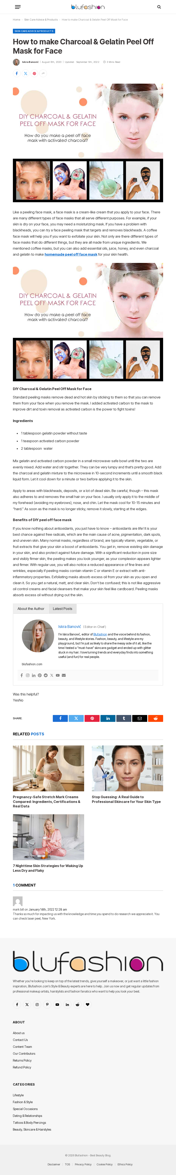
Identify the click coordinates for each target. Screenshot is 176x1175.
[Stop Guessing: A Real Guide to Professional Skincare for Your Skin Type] (127, 768)
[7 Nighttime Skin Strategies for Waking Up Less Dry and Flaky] (48, 837)
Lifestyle (18, 1095)
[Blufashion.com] (88, 7)
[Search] (158, 7)
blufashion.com (32, 664)
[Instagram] (28, 675)
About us (18, 1033)
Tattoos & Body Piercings (29, 1122)
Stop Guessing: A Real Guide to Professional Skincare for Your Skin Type (126, 799)
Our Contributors (24, 1053)
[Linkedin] (34, 675)
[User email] (64, 675)
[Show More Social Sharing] (43, 73)
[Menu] (18, 7)
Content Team (22, 1046)
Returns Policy (22, 1060)
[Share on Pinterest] (34, 73)
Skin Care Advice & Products (41, 19)
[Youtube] (58, 675)
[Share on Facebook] (17, 73)
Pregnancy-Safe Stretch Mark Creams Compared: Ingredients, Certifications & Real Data (46, 801)
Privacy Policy (83, 1164)
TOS (67, 1164)
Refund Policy (22, 1067)
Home (16, 19)
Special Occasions (25, 1109)
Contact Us (20, 1040)
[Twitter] (52, 675)
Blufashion (100, 634)
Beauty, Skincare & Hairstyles (32, 1129)
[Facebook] (22, 675)
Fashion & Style (23, 1102)
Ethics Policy (125, 1164)
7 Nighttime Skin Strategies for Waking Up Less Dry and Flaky (48, 868)
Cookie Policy (105, 1164)
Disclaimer (54, 1164)
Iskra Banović (30, 61)
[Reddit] (46, 675)
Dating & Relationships (27, 1116)
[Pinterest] (40, 675)
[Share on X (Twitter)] (25, 73)
